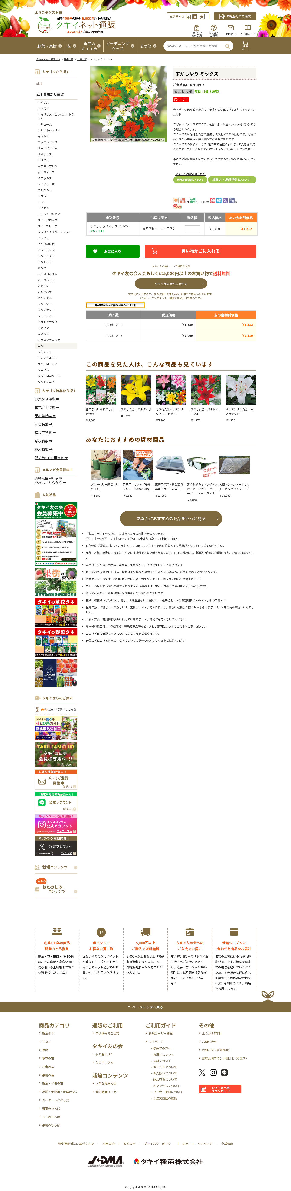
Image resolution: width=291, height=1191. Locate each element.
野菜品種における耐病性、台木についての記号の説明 (119, 640)
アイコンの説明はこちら (190, 174)
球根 (39, 83)
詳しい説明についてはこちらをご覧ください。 (178, 626)
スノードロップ (47, 220)
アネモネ (43, 108)
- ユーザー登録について (167, 1092)
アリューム (45, 124)
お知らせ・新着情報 (215, 1050)
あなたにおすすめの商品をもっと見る (171, 518)
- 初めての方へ (161, 1048)
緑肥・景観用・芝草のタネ (60, 1092)
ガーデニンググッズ (55, 1100)
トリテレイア (46, 256)
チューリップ (46, 250)
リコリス (43, 370)
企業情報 (227, 1144)
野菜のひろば (51, 1108)
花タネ (46, 1042)
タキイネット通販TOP (48, 59)
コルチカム (45, 190)
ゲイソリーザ (46, 184)
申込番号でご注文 (107, 1033)
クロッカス (45, 178)
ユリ (40, 346)
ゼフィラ (43, 238)
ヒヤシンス (45, 298)
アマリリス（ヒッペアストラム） (56, 116)
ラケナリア (45, 352)
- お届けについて (162, 1054)
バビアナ (43, 286)
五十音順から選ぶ (50, 94)
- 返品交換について (164, 1079)
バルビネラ (45, 292)
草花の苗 (48, 1058)
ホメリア (43, 328)
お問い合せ (209, 1042)
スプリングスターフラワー (54, 232)
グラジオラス (46, 172)
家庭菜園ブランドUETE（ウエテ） (225, 1058)
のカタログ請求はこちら (58, 709)
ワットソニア (46, 382)
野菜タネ (48, 1033)
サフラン (43, 196)
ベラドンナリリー (49, 322)
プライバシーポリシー (159, 1144)
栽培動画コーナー (107, 1092)
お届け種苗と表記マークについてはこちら (112, 633)
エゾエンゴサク (47, 142)
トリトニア (45, 262)
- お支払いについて (164, 1073)
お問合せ (231, 34)
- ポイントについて (164, 1067)
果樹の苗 (48, 1075)
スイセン (43, 208)
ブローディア (46, 316)
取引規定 (129, 1144)
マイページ (156, 1042)
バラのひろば (51, 1117)
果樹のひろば (51, 1125)
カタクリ (43, 160)
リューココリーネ (49, 376)
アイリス (43, 102)
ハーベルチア (46, 280)
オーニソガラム (47, 148)
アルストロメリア (49, 130)
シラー (42, 202)
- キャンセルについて (165, 1086)
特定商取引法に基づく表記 (76, 1144)
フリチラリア (46, 310)
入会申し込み (104, 1062)
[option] (103, 398)
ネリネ (42, 268)
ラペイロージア (47, 364)
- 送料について (161, 1061)
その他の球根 (46, 244)
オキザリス (45, 154)
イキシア (43, 136)
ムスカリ (43, 334)
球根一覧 (68, 59)
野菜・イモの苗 (52, 1083)
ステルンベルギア (49, 214)
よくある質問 (211, 1033)
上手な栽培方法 (105, 1083)
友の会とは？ (104, 1054)
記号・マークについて (197, 1144)
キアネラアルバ (47, 166)
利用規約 (109, 1144)
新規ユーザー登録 (161, 1033)
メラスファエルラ (49, 340)
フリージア (45, 304)
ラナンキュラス (47, 358)
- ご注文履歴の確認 (164, 1098)
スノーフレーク (47, 226)
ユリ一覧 (82, 59)
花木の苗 (48, 1067)
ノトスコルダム (47, 274)
